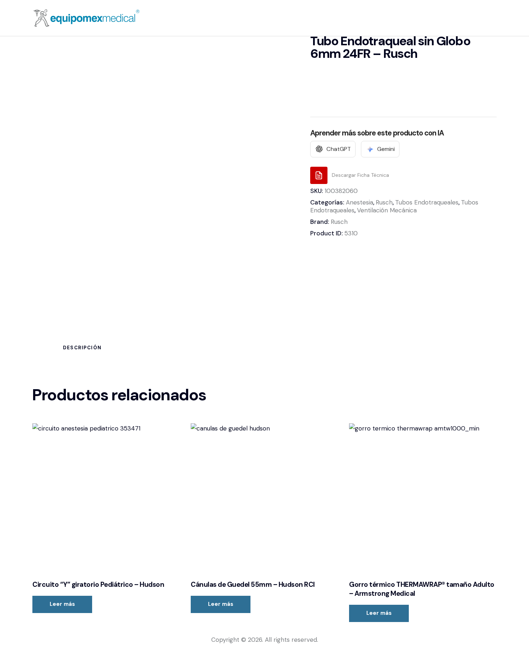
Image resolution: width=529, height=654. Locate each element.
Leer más (62, 604)
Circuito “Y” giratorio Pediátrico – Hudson (98, 584)
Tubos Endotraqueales (426, 202)
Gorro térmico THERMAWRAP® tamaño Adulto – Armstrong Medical (421, 589)
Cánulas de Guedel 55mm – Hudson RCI (253, 584)
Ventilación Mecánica (387, 210)
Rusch (384, 202)
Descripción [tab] (82, 348)
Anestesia (359, 202)
